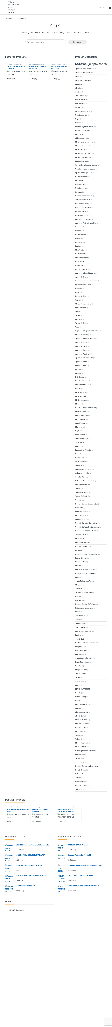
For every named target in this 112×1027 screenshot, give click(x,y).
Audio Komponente (82, 80)
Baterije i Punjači (81, 211)
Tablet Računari (80, 616)
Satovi (77, 300)
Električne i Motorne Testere (85, 643)
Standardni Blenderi (82, 385)
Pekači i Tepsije (81, 697)
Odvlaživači (79, 261)
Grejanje (78, 231)
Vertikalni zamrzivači (82, 200)
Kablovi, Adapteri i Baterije (84, 573)
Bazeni (77, 685)
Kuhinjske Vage (80, 396)
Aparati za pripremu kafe (84, 358)
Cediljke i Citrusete (82, 477)
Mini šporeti (79, 180)
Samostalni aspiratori (82, 111)
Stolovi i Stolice (80, 673)
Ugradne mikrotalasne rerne (85, 169)
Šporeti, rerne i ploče (82, 173)
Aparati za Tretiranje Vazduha (85, 223)
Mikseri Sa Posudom (82, 415)
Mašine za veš (80, 150)
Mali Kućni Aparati (12, 64)
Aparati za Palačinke (82, 354)
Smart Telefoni (80, 747)
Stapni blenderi (80, 623)
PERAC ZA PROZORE (82, 689)
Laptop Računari (81, 558)
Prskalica (78, 666)
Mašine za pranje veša (83, 153)
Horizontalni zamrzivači (83, 196)
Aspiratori (78, 107)
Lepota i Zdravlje (81, 269)
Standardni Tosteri (81, 492)
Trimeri (77, 315)
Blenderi (78, 373)
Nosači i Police (80, 770)
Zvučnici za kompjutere (83, 593)
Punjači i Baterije (81, 562)
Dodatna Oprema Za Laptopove (86, 554)
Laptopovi (78, 550)
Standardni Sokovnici (82, 485)
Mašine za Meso (81, 400)
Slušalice (78, 88)
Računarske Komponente (84, 608)
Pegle (77, 431)
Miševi (77, 577)
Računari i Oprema (81, 546)
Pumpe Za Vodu (81, 670)
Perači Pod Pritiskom (82, 662)
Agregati (78, 708)
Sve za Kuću (79, 681)
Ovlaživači (79, 265)
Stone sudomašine (81, 146)
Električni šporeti (81, 176)
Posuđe (78, 693)
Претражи (77, 42)
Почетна (8, 18)
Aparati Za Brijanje (81, 277)
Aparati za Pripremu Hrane (84, 338)
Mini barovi (79, 134)
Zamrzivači (79, 192)
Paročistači (79, 508)
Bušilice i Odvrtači (81, 723)
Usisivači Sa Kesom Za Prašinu (86, 523)
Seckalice (78, 465)
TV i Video (79, 762)
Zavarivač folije (80, 535)
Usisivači (78, 500)
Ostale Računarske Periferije (85, 581)
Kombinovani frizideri (82, 130)
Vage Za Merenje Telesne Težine (87, 331)
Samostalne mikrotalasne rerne (86, 165)
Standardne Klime (81, 258)
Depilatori (78, 288)
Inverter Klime (80, 254)
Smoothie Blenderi (81, 381)
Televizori (78, 778)
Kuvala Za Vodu (81, 365)
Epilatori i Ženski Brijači (83, 285)
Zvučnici (78, 92)
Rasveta (78, 700)
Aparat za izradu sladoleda (84, 69)
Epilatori (78, 292)
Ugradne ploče (80, 184)
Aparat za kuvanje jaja (83, 72)
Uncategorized (80, 782)
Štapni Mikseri (80, 423)
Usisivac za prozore (82, 785)
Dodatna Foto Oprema (83, 207)
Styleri (77, 311)
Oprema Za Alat (80, 727)
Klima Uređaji (79, 250)
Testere (78, 735)
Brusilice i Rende (81, 720)
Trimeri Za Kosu (80, 323)
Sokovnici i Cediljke (82, 473)
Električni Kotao (80, 235)
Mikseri (77, 404)
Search (100, 7)
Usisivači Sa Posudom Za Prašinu (87, 527)
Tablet (77, 619)
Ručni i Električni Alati (82, 704)
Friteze (77, 388)
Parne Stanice (80, 435)
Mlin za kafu (79, 427)
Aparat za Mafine (81, 346)
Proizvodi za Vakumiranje (84, 450)
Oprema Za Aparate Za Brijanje (86, 281)
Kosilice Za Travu (81, 650)
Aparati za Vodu (81, 362)
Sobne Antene (80, 774)
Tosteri (77, 488)
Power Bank (79, 754)
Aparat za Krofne (81, 342)
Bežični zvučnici (81, 100)
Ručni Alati (78, 731)
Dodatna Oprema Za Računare (86, 604)
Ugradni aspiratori (81, 115)
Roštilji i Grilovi (80, 458)
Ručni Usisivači (80, 515)
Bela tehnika (79, 103)
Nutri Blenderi (80, 377)
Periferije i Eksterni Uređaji (84, 569)
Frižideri (78, 123)
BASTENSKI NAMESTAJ (83, 631)
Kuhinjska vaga (80, 392)
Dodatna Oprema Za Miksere (85, 408)
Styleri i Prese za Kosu (83, 304)
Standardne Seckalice (83, 469)
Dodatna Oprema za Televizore (86, 766)
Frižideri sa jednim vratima (84, 127)
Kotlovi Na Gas (80, 242)
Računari (78, 596)
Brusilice (78, 635)
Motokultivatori (80, 654)
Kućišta (77, 612)
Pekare (77, 446)
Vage (77, 327)
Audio (77, 76)
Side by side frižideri (82, 138)
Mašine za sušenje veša (83, 157)
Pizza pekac (79, 538)
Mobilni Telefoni (81, 743)
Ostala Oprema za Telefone (85, 751)
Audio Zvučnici (80, 96)
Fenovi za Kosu (80, 296)
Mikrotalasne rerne (82, 161)
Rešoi (19, 64)
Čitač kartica (79, 600)
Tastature (78, 589)
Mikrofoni (78, 84)
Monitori (78, 566)
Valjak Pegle (79, 442)
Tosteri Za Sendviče (82, 496)
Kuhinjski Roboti (81, 411)
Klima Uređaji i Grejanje (83, 219)
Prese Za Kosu (80, 308)
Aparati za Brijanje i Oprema (85, 273)
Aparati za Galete (81, 350)
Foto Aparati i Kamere (82, 203)
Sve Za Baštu (80, 627)
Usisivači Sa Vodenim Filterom (85, 531)
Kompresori (79, 647)
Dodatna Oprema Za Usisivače (86, 504)
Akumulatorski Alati (81, 712)
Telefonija (78, 739)
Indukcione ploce (81, 215)
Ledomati (78, 369)
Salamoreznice (80, 462)
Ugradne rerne (80, 188)
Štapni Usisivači (80, 519)
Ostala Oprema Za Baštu (83, 658)
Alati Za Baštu (80, 716)
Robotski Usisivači (81, 511)
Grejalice (78, 238)
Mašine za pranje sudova (84, 142)
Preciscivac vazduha (82, 542)
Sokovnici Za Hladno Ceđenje (86, 481)
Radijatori (78, 246)
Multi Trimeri (79, 319)
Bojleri (77, 119)
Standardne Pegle (81, 438)
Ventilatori (78, 227)
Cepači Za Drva (80, 639)
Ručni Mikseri (80, 419)
